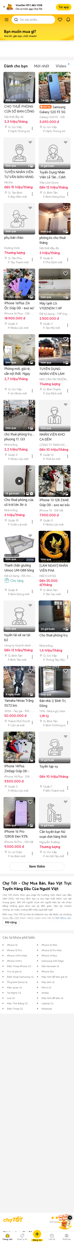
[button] (4, 7)
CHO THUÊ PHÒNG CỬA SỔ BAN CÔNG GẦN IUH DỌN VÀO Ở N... (19, 109)
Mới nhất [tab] (41, 66)
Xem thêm (37, 866)
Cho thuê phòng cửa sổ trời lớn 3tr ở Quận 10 (18, 502)
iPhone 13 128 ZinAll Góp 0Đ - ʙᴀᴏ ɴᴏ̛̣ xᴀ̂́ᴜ (54, 502)
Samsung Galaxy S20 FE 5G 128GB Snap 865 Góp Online (52, 109)
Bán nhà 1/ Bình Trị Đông (52, 703)
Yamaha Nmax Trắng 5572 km (19, 703)
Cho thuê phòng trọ (53, 635)
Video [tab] (61, 66)
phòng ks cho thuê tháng (52, 240)
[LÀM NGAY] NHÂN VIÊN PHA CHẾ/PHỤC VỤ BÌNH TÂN (53, 568)
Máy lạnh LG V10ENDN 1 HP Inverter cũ (50, 306)
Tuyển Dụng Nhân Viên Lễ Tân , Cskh (52, 174)
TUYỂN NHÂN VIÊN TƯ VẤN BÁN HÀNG (19, 174)
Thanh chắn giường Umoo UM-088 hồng (19, 567)
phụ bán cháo (13, 237)
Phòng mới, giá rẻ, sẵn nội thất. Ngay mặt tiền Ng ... (17, 371)
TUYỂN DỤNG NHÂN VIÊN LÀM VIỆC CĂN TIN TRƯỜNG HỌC (51, 371)
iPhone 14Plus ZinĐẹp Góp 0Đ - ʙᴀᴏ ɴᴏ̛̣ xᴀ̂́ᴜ (16, 769)
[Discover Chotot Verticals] (6, 20)
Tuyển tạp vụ (48, 766)
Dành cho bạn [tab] (16, 66)
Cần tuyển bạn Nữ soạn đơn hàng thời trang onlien (53, 834)
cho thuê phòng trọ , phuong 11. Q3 (19, 436)
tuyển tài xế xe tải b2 (17, 637)
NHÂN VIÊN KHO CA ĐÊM (52, 437)
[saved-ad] (60, 20)
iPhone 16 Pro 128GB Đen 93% (16, 834)
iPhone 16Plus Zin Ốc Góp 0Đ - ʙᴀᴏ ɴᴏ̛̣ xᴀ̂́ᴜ (19, 306)
